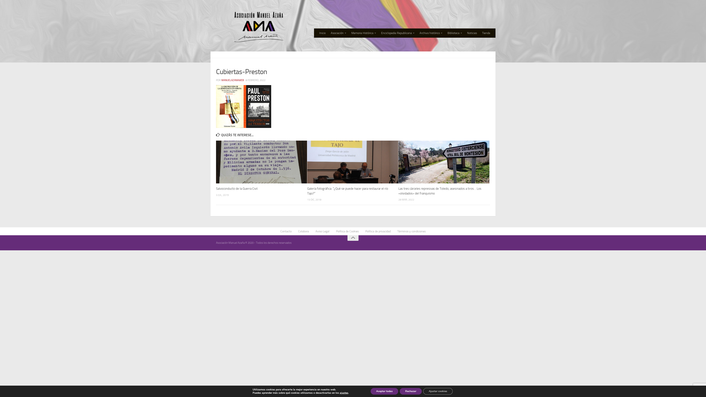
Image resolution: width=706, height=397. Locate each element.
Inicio (322, 33)
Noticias (472, 33)
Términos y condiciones (411, 231)
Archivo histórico (430, 33)
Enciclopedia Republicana (396, 33)
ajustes (344, 393)
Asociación (337, 33)
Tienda (486, 33)
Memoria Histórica (362, 33)
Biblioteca (453, 33)
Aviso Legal (322, 231)
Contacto (286, 231)
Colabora (303, 231)
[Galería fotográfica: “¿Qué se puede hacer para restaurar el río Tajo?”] (352, 162)
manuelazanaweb (232, 80)
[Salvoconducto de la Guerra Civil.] (261, 162)
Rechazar (410, 391)
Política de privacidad (378, 231)
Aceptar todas (384, 391)
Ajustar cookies (438, 391)
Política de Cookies (347, 231)
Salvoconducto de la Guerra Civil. (237, 188)
